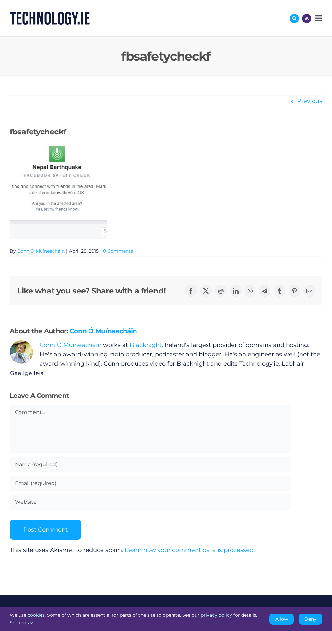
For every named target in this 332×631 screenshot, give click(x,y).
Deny (310, 619)
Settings (20, 622)
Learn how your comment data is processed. (190, 550)
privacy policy (216, 615)
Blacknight (146, 345)
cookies (36, 615)
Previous (309, 101)
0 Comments (118, 251)
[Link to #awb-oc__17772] (294, 18)
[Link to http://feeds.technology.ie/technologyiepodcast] (306, 18)
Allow (281, 619)
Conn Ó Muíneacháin (41, 251)
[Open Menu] (318, 18)
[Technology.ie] (50, 14)
